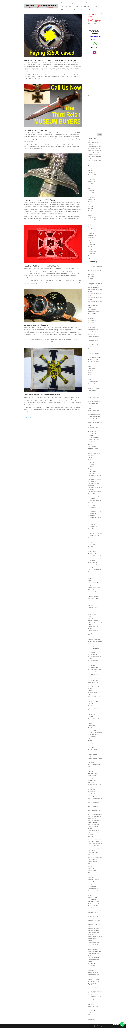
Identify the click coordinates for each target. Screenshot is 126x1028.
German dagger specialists (94, 517)
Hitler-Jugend (91, 560)
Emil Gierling (75, 402)
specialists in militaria (93, 879)
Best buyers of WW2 (48, 68)
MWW (67, 3)
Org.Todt (90, 690)
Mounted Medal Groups (94, 639)
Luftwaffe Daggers (92, 607)
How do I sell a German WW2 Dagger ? (41, 200)
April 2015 (90, 246)
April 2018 (90, 210)
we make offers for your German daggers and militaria (94, 983)
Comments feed (92, 1017)
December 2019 (92, 174)
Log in (89, 1012)
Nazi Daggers (91, 665)
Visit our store (91, 965)
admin (26, 202)
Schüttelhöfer (91, 789)
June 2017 (90, 226)
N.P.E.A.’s (62, 6)
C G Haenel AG (76, 331)
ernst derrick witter (93, 448)
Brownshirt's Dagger (75, 68)
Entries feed (91, 1014)
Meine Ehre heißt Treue (94, 612)
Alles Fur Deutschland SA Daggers (55, 136)
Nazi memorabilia (92, 672)
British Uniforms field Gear (30, 208)
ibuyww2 (90, 578)
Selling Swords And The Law (95, 843)
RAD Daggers (91, 747)
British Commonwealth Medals (61, 68)
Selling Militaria (92, 836)
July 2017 (90, 224)
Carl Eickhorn (91, 368)
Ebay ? (87, 3)
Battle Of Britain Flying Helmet (53, 273)
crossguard (50, 209)
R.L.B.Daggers (91, 743)
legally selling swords (93, 598)
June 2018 (90, 206)
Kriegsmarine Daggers (93, 591)
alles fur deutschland (43, 64)
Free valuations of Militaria (94, 491)
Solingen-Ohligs (92, 875)
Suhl (89, 893)
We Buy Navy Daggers (93, 979)
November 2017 (92, 219)
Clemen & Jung (59, 70)
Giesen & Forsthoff (92, 544)
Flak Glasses (62, 334)
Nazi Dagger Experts (93, 660)
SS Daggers (91, 884)
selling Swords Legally (93, 848)
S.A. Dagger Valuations (93, 778)
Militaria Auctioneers (93, 620)
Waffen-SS (90, 968)
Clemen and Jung (43, 209)
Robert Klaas (59, 213)
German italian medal (93, 526)
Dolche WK (81, 3)
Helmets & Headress (93, 553)
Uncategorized (30, 141)
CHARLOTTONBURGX (63, 138)
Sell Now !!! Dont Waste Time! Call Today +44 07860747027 (93, 142)
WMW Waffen (91, 1002)
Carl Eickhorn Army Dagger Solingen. (33, 70)
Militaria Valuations (93, 630)
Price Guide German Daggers (95, 732)
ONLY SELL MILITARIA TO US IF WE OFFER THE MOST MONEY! (95, 686)
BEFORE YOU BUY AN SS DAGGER (69, 273)
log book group (91, 600)
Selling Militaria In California (95, 841)
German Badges (92, 503)
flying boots (91, 469)
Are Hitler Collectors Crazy (51, 271)
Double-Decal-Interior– (93, 437)
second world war (92, 793)
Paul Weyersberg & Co (93, 706)
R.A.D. (89, 738)
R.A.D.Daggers (91, 740)
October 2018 (91, 197)
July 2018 (90, 204)
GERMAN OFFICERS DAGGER (95, 533)
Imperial (90, 580)
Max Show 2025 (95, 3)
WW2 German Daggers (93, 1006)
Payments (90, 716)
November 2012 (92, 251)
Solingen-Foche (92, 870)
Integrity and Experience (94, 585)
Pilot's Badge (91, 721)
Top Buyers (74, 3)
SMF (89, 864)
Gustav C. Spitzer (92, 551)
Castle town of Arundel (93, 377)
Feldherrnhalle (91, 464)
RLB (89, 766)
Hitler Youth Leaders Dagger (95, 558)
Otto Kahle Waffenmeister (94, 697)
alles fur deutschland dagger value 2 (37, 136)
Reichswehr (91, 762)
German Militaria (92, 528)
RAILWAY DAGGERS (92, 749)
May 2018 (90, 208)
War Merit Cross (92, 970)
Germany (90, 542)
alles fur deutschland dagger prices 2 (58, 64)
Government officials (93, 549)
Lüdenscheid (91, 603)
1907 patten (91, 274)
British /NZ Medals (33, 275)
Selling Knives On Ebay (93, 830)
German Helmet (92, 524)
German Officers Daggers (70, 139)
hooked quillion (92, 567)
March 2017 (91, 231)
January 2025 (91, 168)
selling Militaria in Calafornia (95, 839)
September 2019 (92, 181)
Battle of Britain (27, 138)
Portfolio (90, 727)
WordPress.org (91, 1019)
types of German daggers (94, 942)
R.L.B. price (69, 6)
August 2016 (91, 242)
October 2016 (91, 237)
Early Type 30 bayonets (93, 439)
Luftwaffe (26, 71)
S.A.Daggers (91, 782)
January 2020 (91, 172)
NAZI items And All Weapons (95, 669)
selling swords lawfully (93, 846)
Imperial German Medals (94, 582)
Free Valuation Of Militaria (35, 130)
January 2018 (91, 215)
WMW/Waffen (91, 1004)
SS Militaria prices (92, 886)
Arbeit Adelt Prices (65, 66)
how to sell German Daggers (95, 569)
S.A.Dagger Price (92, 780)
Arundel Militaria (92, 320)
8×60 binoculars (92, 281)
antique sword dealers (55, 66)
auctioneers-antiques (93, 325)
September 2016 (92, 240)
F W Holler (90, 455)
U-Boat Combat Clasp (93, 944)
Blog (79, 206)
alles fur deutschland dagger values (40, 66)
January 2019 (91, 192)
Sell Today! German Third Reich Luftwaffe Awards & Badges (50, 60)
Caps (50, 208)
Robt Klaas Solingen (93, 773)
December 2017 (92, 217)
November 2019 (92, 177)
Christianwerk (51, 70)
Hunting (90, 571)
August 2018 (91, 201)
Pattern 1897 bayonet (93, 701)
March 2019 (91, 188)
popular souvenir (92, 725)
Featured (56, 334)
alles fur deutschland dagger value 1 (39, 204)
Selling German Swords (94, 824)
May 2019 (90, 183)
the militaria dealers (93, 907)
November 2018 (92, 195)
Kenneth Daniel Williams (94, 587)
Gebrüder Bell (91, 493)
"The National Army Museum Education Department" (63, 63)
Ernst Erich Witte (39, 213)
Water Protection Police (93, 974)
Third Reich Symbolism (93, 928)
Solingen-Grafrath (92, 872)
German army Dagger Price (94, 498)
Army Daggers (34, 206)
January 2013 (91, 249)
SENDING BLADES (92, 859)
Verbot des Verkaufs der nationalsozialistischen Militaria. (94, 959)
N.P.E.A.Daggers (92, 646)
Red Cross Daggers (92, 752)
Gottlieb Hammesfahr (93, 546)
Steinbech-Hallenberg (93, 888)
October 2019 (91, 179)
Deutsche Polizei (73, 332)
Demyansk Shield (59, 139)
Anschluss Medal (68, 136)
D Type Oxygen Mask (50, 332)
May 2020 (90, 170)
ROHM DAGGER (92, 775)
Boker (81, 6)
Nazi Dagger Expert (93, 654)
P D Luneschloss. (92, 699)
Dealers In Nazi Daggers (94, 416)
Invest (88, 9)
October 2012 (91, 253)
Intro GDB (86, 6)
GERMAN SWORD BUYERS (94, 540)
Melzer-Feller (91, 618)
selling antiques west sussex (95, 814)
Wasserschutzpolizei (93, 972)
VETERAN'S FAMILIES (93, 963)
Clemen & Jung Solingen (94, 388)
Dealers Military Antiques (94, 418)
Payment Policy (91, 714)
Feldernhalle (91, 462)
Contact (94, 9)
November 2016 (92, 235)
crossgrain (90, 392)
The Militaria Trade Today (94, 910)
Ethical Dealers (95, 6)
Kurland (90, 594)
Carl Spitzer (45, 70)
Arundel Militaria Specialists (45, 206)
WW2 (69, 9)
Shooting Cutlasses (92, 861)
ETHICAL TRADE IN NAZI (50, 213)
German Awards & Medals (94, 500)
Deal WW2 (62, 3)
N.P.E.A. (90, 643)
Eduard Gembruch (92, 442)
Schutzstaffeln (91, 791)
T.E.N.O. (90, 895)
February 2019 (91, 190)
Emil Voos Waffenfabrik (29, 213)
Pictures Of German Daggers (95, 719)
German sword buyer (93, 537)
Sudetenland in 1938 (93, 891)
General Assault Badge (58, 275)
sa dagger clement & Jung (94, 784)
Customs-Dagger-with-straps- (71, 70)
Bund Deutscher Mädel (43, 208)
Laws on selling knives (93, 596)
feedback (90, 460)
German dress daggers (93, 522)
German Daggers (81, 9)
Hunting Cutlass (92, 573)
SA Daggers (91, 787)
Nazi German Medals (93, 667)
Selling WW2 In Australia (94, 855)
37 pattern (90, 278)
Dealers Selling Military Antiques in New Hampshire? (41, 139)
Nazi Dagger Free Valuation (94, 663)
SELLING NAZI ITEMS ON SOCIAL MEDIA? (41, 265)
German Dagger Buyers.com (95, 511)
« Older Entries (27, 417)
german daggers (92, 519)
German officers (92, 531)
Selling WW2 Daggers (93, 852)
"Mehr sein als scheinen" (43, 63)
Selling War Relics (92, 850)
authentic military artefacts (30, 273)
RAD (89, 745)
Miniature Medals (92, 637)
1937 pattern (91, 276)
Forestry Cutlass (92, 471)
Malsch (90, 609)
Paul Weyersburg (92, 712)
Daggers (26, 139)
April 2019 (90, 186)
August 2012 (91, 255)
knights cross (91, 589)
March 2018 (91, 213)
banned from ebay (38, 68)
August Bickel (30, 68)
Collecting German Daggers (36, 325)
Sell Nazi (75, 6)
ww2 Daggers (63, 9)
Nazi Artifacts (91, 652)
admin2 (27, 63)
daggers (58, 332)
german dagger (92, 505)
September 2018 (92, 199)
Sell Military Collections (94, 796)
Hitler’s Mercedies (92, 562)
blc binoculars (91, 346)
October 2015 (91, 244)
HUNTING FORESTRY (93, 576)
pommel (90, 723)
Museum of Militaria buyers (95, 641)
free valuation (68, 334)
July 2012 (90, 258)
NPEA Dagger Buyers (93, 682)
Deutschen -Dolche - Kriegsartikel (72, 211)
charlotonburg (33, 332)
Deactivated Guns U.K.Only (94, 414)
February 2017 (91, 233)
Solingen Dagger (92, 868)
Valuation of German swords (95, 951)
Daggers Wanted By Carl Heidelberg (62, 209)
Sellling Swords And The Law (95, 857)
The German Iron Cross (93, 901)
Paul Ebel (90, 703)
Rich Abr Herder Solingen (94, 764)
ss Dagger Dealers (92, 881)
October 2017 (91, 222)
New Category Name (93, 680)
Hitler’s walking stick (93, 564)
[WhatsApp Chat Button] (122, 1024)
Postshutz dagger (92, 730)
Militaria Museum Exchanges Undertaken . (42, 394)
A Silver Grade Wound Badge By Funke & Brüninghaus (51, 134)
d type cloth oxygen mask (75, 138)
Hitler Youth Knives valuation (95, 555)
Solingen (90, 866)
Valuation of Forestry (93, 949)
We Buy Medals (92, 977)
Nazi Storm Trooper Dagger (95, 678)
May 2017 (90, 228)
